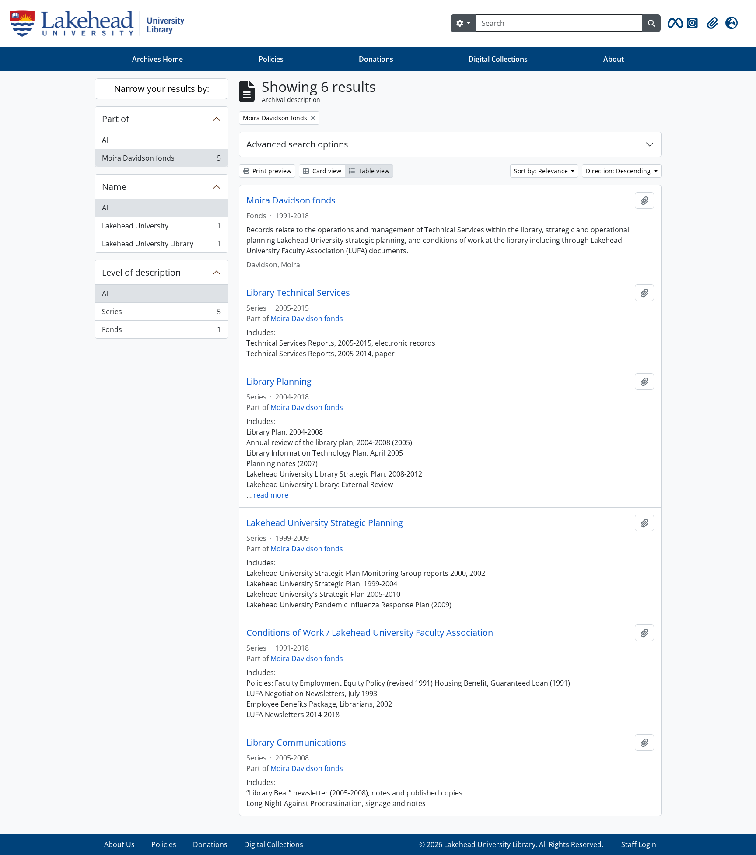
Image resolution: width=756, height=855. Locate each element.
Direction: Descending (619, 171)
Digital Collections (498, 59)
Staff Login (638, 844)
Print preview (271, 171)
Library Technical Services (298, 292)
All (106, 140)
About (613, 59)
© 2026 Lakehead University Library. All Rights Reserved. (511, 844)
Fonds (161, 331)
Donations (376, 59)
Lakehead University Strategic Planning (324, 523)
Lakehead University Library (161, 245)
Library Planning (279, 381)
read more (270, 495)
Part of (115, 119)
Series (161, 314)
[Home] (100, 23)
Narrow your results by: (161, 89)
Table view (373, 171)
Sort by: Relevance (542, 171)
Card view (326, 171)
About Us (119, 844)
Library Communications (296, 742)
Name (114, 187)
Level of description (141, 272)
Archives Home (157, 59)
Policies (271, 59)
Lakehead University (161, 228)
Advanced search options (297, 144)
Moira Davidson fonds (161, 160)
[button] (673, 23)
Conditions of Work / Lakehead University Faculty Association (369, 632)
